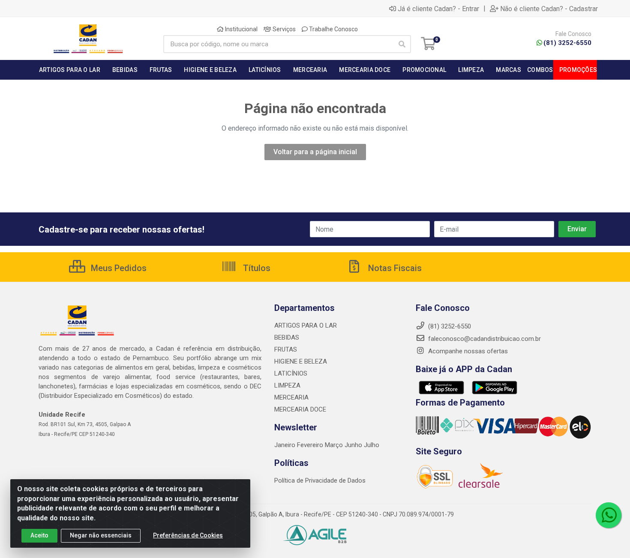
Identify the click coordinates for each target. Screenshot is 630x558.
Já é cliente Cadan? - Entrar (438, 8)
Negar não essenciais (101, 535)
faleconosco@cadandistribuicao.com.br (483, 339)
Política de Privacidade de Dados (320, 480)
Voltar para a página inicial (315, 152)
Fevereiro (311, 445)
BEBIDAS (286, 337)
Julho (371, 445)
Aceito (39, 535)
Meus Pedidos (118, 268)
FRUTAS (285, 349)
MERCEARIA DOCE (300, 409)
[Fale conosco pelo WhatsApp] (608, 515)
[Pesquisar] (402, 44)
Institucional (241, 29)
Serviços (283, 29)
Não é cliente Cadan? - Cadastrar (549, 8)
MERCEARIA (291, 397)
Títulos (255, 268)
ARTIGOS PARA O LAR (305, 325)
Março (335, 445)
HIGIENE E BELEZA (300, 361)
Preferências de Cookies (188, 535)
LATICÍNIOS (290, 373)
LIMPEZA (287, 385)
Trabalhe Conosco (333, 29)
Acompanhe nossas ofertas (467, 351)
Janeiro (285, 445)
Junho (353, 445)
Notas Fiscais (394, 268)
